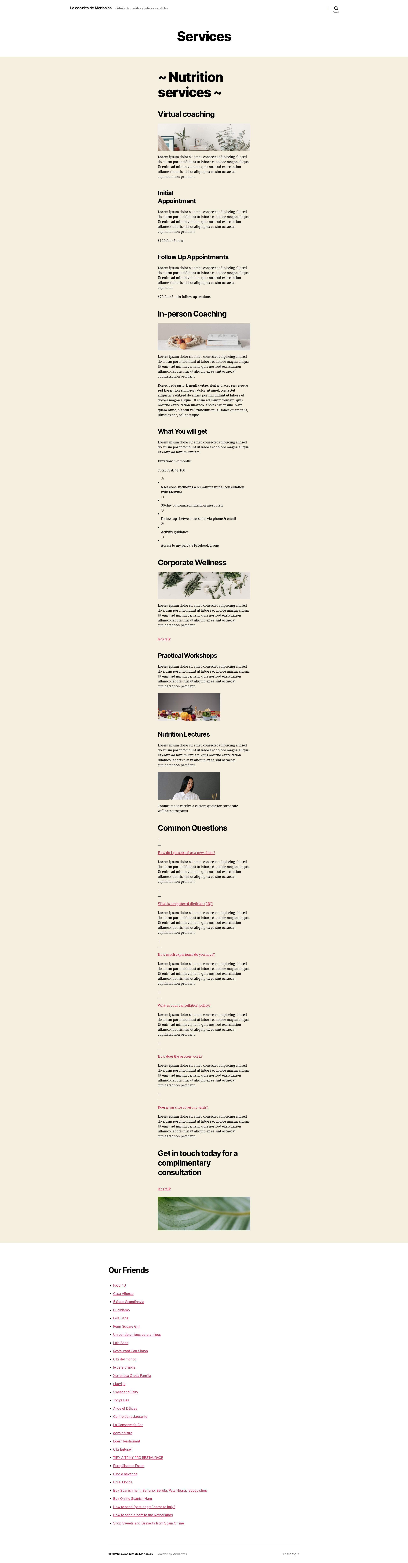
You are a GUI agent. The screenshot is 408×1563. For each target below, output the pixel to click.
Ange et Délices (125, 1408)
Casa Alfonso (123, 1294)
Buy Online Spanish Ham (132, 1499)
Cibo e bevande (125, 1474)
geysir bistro (122, 1433)
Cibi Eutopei (122, 1449)
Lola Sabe (120, 1318)
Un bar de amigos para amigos (137, 1335)
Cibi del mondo (124, 1359)
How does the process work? (180, 1056)
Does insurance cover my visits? (183, 1107)
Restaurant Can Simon (130, 1351)
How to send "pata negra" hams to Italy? (144, 1507)
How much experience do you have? (186, 955)
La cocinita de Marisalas (91, 8)
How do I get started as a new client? (186, 853)
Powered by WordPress (172, 1554)
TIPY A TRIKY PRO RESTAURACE (138, 1458)
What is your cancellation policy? (184, 1005)
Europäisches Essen (128, 1466)
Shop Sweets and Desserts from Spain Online (148, 1523)
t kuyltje (119, 1384)
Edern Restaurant (126, 1441)
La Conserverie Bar (128, 1425)
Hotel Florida (123, 1482)
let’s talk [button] (164, 639)
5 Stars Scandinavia (128, 1302)
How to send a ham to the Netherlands (143, 1515)
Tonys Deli (121, 1400)
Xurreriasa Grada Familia (132, 1376)
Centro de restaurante (130, 1417)
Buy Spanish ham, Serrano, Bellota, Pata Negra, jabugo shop (160, 1490)
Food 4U (119, 1285)
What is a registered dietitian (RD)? (185, 904)
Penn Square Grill (126, 1326)
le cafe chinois (124, 1367)
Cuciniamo (121, 1310)
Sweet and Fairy (125, 1392)
